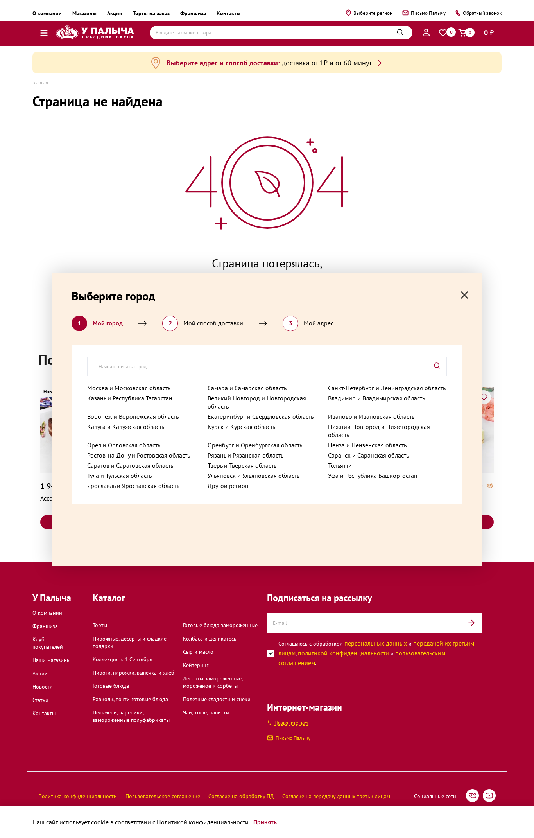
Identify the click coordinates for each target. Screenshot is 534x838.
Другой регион (228, 486)
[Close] (464, 295)
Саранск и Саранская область (368, 455)
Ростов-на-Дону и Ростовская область (138, 455)
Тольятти (340, 465)
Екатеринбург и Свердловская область (261, 416)
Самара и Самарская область (247, 388)
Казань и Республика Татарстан (129, 398)
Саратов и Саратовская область (130, 465)
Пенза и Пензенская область (367, 445)
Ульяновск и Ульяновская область (253, 475)
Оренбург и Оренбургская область (255, 445)
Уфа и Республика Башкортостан (373, 475)
